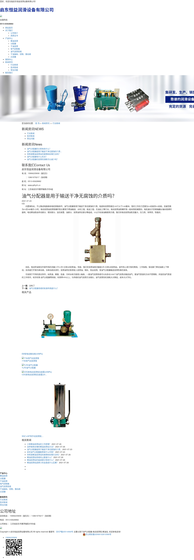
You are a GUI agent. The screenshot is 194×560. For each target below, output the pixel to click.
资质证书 (14, 35)
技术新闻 (14, 67)
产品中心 (9, 38)
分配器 (13, 43)
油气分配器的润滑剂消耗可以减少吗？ (42, 159)
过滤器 (13, 56)
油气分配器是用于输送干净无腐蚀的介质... (44, 151)
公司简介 (14, 33)
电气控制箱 (15, 48)
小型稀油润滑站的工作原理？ (39, 444)
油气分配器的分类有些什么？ (39, 148)
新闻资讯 (9, 62)
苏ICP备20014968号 (64, 531)
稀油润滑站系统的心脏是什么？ (40, 457)
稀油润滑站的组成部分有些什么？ (41, 460)
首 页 (37, 123)
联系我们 (9, 72)
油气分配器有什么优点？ (37, 156)
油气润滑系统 (16, 51)
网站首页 (9, 27)
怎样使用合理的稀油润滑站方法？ (41, 446)
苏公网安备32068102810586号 (98, 534)
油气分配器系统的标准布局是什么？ (44, 288)
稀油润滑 (14, 41)
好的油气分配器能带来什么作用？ (41, 452)
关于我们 (9, 30)
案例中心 (9, 59)
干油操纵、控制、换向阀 (21, 54)
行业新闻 (14, 64)
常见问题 (14, 70)
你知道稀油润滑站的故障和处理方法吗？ (43, 154)
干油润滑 (14, 46)
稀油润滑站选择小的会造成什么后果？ (42, 462)
